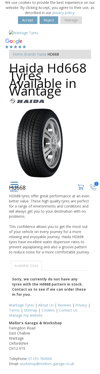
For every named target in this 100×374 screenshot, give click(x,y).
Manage (71, 20)
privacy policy (63, 12)
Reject (49, 20)
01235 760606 (40, 358)
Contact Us (68, 310)
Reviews (64, 305)
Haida (41, 54)
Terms (14, 310)
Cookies (48, 310)
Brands (30, 54)
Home (18, 54)
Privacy (81, 305)
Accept (27, 20)
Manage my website (26, 315)
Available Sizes (26, 265)
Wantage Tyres (21, 305)
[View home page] (23, 32)
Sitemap (30, 310)
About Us (46, 305)
